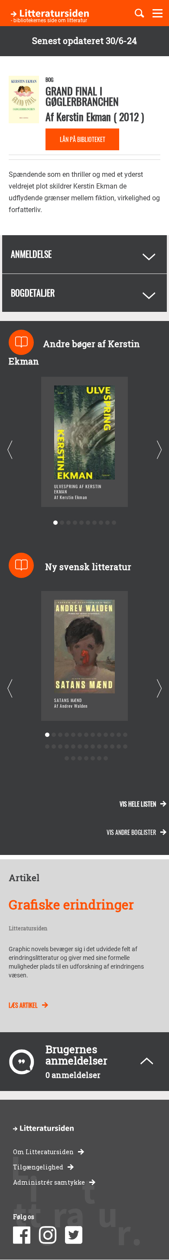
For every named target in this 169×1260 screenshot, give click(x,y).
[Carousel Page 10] (113, 523)
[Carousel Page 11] (112, 735)
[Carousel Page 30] (86, 758)
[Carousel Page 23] (105, 746)
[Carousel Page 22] (99, 746)
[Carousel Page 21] (92, 746)
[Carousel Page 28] (73, 758)
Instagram (47, 1235)
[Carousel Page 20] (86, 746)
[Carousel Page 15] (53, 746)
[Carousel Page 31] (92, 758)
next (159, 450)
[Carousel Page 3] (68, 523)
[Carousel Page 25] (118, 746)
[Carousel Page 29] (79, 758)
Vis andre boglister (131, 832)
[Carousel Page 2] (61, 523)
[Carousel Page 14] (47, 746)
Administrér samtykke (49, 1182)
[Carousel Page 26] (125, 746)
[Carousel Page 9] (107, 523)
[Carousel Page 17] (66, 746)
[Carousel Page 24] (112, 746)
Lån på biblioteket (82, 139)
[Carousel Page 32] (99, 758)
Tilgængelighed (38, 1167)
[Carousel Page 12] (118, 735)
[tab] (84, 254)
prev (9, 450)
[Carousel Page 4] (75, 523)
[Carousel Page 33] (105, 758)
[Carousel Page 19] (79, 746)
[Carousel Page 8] (101, 523)
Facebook (21, 1235)
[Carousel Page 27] (66, 758)
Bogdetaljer (33, 292)
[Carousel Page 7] (94, 523)
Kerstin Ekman (83, 116)
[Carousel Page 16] (60, 746)
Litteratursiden (28, 928)
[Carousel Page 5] (81, 523)
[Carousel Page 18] (73, 746)
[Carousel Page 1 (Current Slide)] (55, 523)
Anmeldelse (31, 253)
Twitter (73, 1235)
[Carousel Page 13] (125, 735)
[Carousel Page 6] (87, 523)
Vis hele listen (138, 803)
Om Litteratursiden (43, 1152)
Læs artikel (23, 1005)
